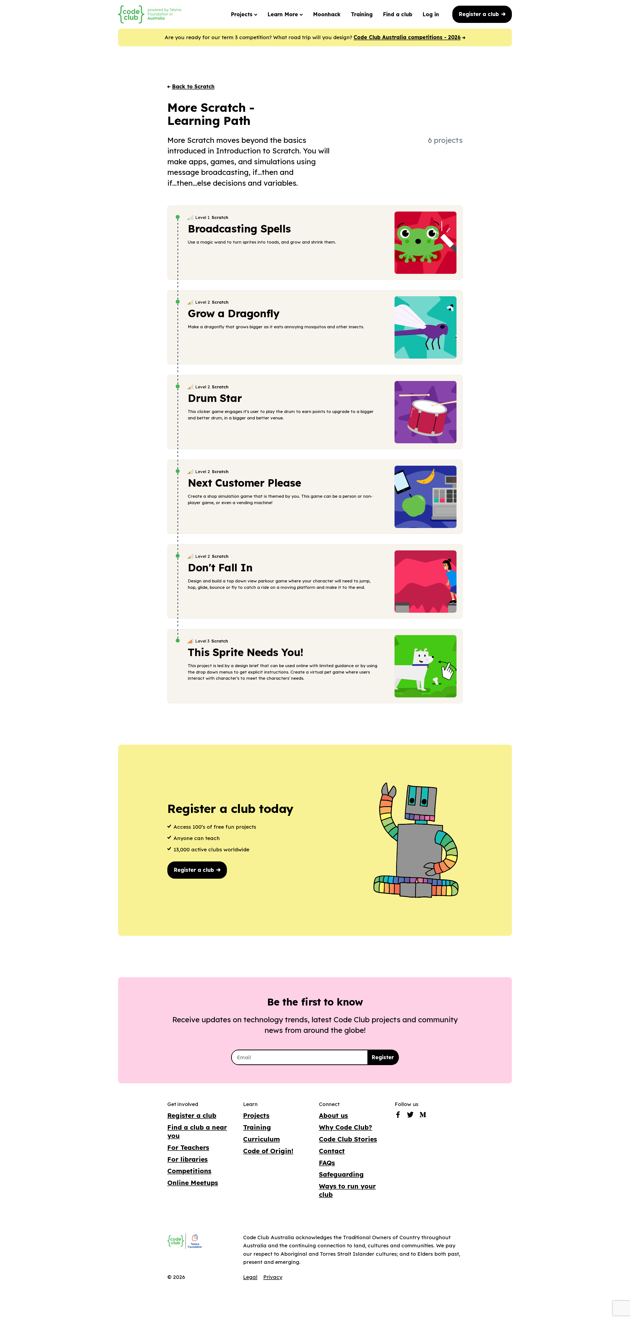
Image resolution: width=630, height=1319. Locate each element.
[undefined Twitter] (410, 1115)
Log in (431, 14)
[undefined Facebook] (398, 1115)
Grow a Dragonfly (233, 313)
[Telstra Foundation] (194, 1241)
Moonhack (327, 14)
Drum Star (215, 398)
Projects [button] (242, 14)
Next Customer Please (244, 482)
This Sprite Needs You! (245, 652)
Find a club (397, 14)
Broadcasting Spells (239, 228)
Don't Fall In (220, 567)
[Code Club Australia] (175, 1241)
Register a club (480, 14)
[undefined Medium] (423, 1115)
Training (362, 14)
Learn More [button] (284, 14)
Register (383, 1057)
